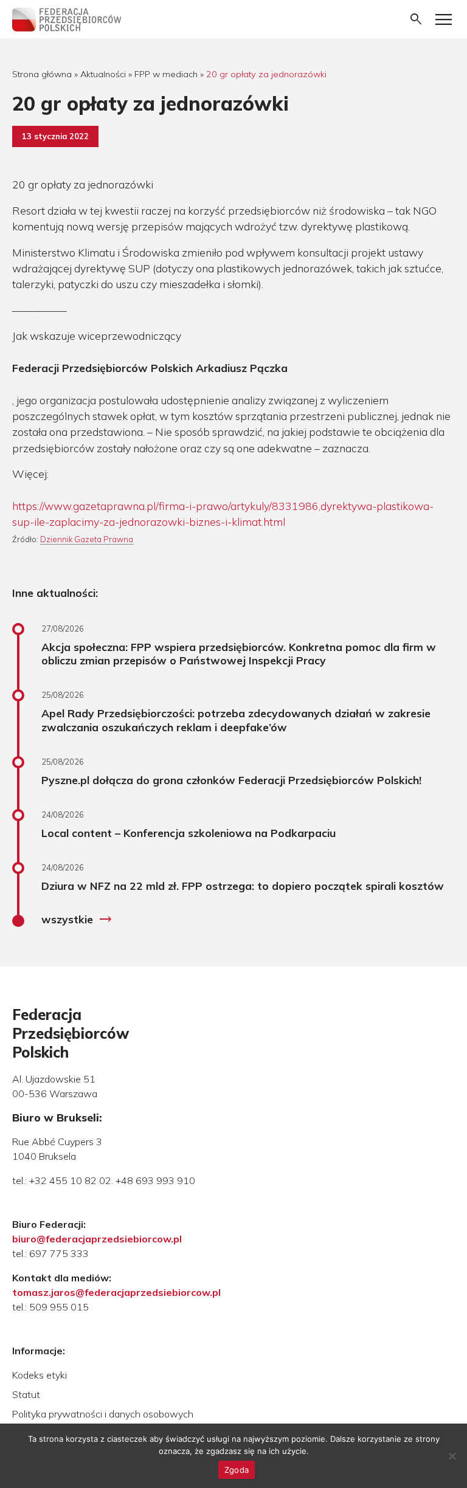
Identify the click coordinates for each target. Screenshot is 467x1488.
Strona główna (42, 74)
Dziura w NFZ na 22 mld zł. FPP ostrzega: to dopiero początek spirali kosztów (242, 885)
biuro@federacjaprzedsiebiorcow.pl (97, 1239)
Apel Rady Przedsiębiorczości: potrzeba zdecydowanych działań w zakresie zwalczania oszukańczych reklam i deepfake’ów (236, 720)
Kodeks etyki (39, 1375)
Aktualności (103, 74)
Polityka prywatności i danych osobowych (102, 1414)
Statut (26, 1394)
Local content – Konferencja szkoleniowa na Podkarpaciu (188, 832)
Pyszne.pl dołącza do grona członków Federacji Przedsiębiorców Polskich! (231, 780)
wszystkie (76, 919)
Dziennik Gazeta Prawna (86, 539)
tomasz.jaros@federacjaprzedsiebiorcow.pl (116, 1292)
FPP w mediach (166, 74)
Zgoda (236, 1470)
